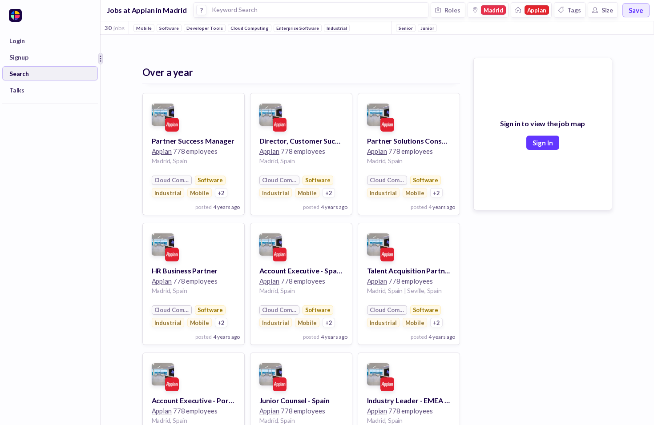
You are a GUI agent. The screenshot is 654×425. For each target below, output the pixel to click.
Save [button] (636, 10)
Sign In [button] (543, 143)
